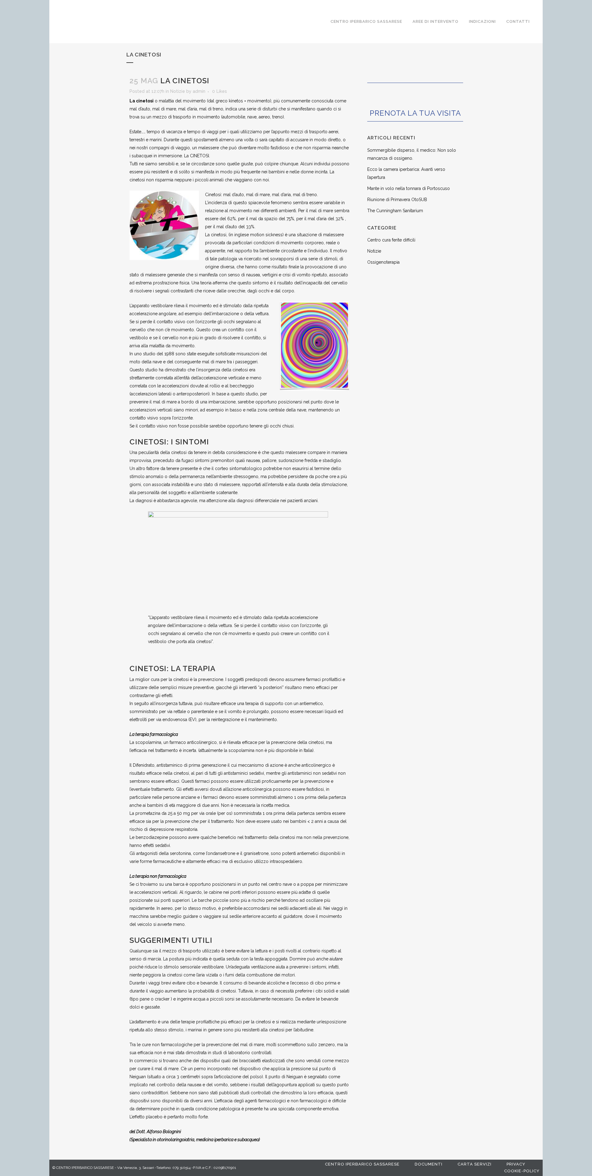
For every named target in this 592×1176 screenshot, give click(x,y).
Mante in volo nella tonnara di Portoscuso (408, 188)
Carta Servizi (474, 1164)
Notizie (177, 91)
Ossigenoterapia (383, 262)
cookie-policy (522, 1171)
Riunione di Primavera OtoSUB (397, 199)
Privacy (516, 1164)
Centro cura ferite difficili (391, 239)
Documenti (428, 1164)
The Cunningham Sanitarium (395, 210)
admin (199, 91)
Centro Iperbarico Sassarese (362, 1164)
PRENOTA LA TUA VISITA (415, 113)
